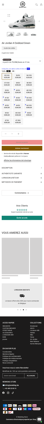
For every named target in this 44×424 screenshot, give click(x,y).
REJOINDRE (31, 376)
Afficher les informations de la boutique (17, 160)
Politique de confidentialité (12, 356)
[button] (4, 4)
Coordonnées (7, 352)
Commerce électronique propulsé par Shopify (22, 419)
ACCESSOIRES (7, 333)
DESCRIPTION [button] (7, 168)
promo (5, 339)
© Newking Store (22, 417)
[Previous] (4, 21)
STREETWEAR (7, 330)
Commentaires (20, 193)
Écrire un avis (22, 218)
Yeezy (32, 337)
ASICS (32, 328)
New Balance (34, 341)
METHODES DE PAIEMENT (12, 182)
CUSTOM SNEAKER (9, 328)
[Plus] (18, 133)
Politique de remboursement (12, 358)
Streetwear (34, 326)
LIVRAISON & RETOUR (10, 178)
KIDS (4, 337)
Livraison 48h (34, 330)
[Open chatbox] (39, 420)
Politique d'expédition (10, 361)
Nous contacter (8, 363)
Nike (31, 335)
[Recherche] (36, 4)
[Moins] (6, 133)
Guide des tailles (9, 48)
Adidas (32, 333)
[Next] (39, 21)
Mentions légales (8, 354)
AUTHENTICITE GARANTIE (12, 174)
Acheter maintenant (22, 148)
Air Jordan (33, 339)
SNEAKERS (6, 326)
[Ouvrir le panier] (41, 4)
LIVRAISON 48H (8, 335)
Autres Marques (35, 344)
